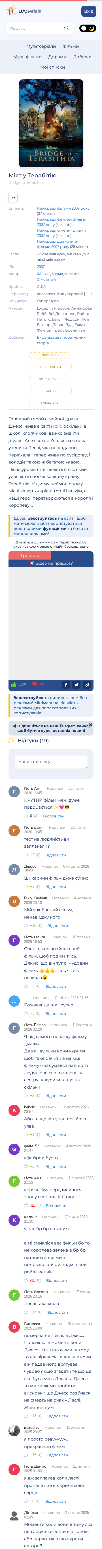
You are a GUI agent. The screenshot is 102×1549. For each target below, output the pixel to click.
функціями (55, 528)
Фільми (71, 46)
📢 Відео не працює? (51, 563)
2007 (41, 266)
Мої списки (52, 67)
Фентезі (72, 273)
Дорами (57, 56)
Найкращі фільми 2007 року (63, 208)
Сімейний (46, 279)
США (41, 286)
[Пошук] (67, 28)
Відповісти (53, 816)
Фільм (42, 273)
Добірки (82, 56)
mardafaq (31, 1427)
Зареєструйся (28, 697)
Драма (56, 273)
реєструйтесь (42, 518)
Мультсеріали (41, 46)
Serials (29, 11)
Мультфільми (27, 56)
